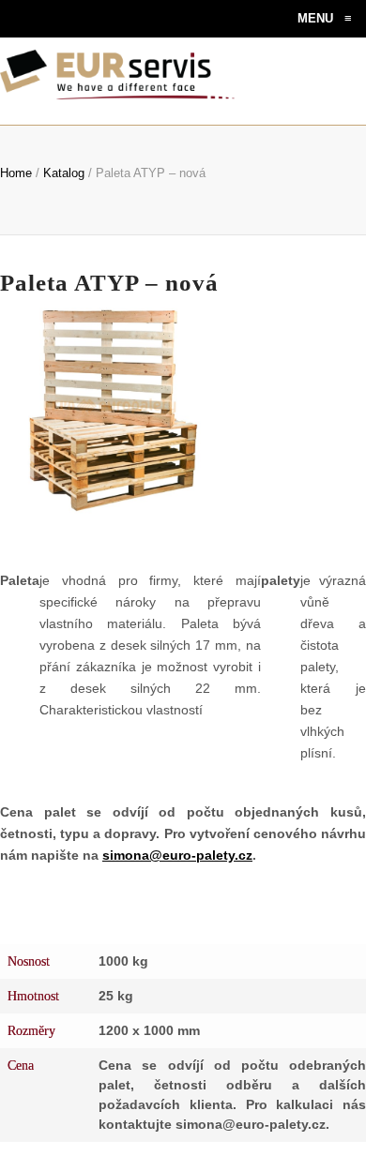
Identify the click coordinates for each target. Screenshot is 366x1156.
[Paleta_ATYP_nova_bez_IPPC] (286, 455)
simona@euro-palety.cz (177, 855)
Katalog (63, 173)
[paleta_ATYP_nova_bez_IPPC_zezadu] (286, 366)
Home (16, 173)
